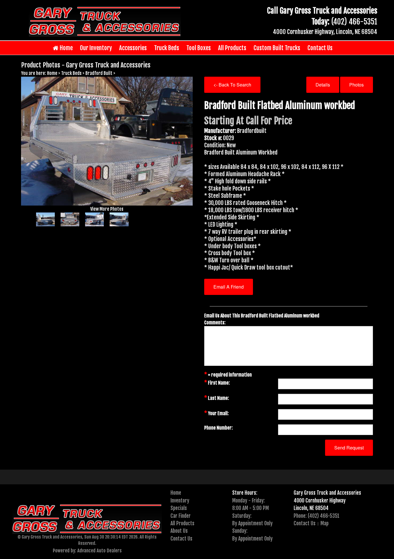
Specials (178, 508)
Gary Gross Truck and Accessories (327, 493)
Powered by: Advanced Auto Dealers (87, 550)
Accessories (133, 48)
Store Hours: (244, 493)
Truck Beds (166, 48)
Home (66, 48)
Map (324, 523)
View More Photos (106, 209)
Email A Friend (228, 286)
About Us (179, 531)
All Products (232, 48)
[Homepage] (105, 21)
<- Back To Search (232, 84)
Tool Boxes (198, 48)
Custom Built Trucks (277, 48)
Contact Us (320, 48)
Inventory (179, 500)
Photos (356, 84)
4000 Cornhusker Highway (320, 500)
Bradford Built (98, 73)
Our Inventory (96, 48)
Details (323, 84)
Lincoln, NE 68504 (311, 508)
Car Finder (180, 516)
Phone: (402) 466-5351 (316, 516)
